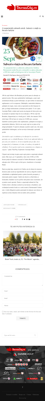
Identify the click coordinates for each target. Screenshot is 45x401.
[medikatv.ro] (31, 368)
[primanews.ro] (27, 360)
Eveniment (4, 25)
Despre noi (22, 394)
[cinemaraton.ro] (39, 368)
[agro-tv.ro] (17, 378)
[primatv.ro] (8, 360)
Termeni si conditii (11, 394)
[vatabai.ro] (41, 378)
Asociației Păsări (8, 204)
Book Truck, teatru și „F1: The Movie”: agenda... (22, 259)
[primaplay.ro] (35, 360)
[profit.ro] (38, 364)
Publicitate (36, 394)
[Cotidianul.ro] (10, 368)
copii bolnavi (22, 204)
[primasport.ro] (18, 364)
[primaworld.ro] (6, 378)
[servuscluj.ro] (32, 379)
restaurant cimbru (9, 208)
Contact (29, 394)
